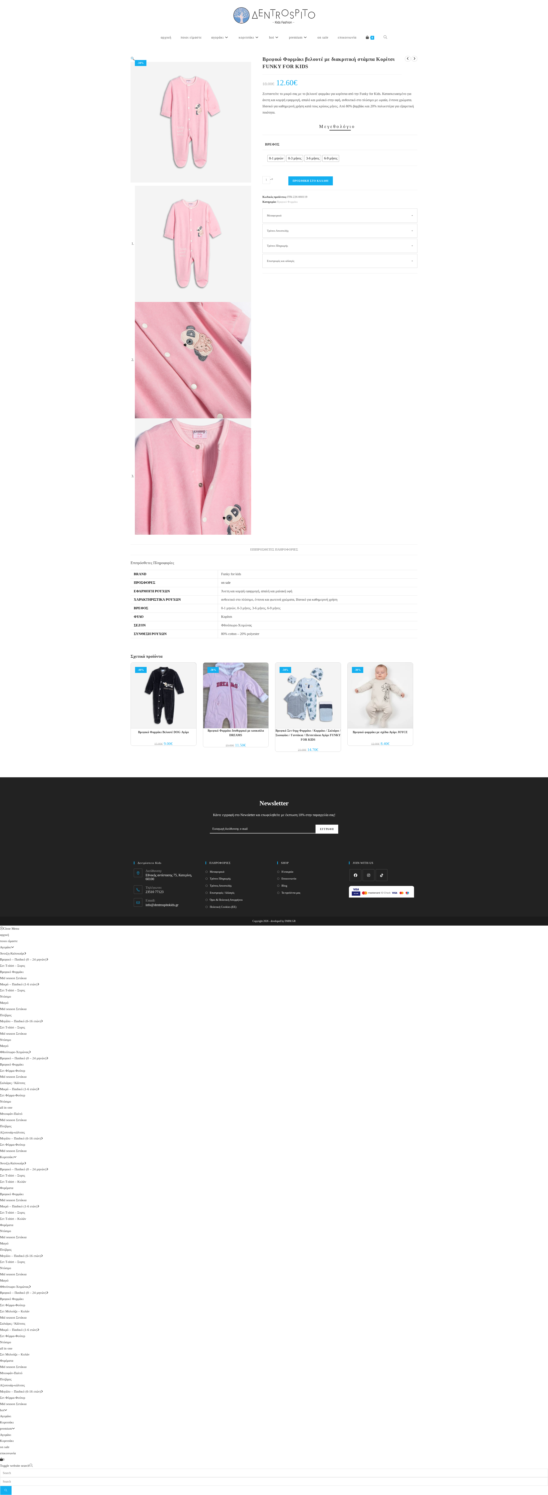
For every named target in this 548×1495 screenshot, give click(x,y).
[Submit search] (6, 1490)
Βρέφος (272, 144)
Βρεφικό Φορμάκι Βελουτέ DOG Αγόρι (163, 732)
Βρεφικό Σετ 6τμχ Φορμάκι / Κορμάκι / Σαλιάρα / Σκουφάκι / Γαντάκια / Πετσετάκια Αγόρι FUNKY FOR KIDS (308, 735)
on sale (226, 582)
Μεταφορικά (274, 215)
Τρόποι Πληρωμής (277, 245)
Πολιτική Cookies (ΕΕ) (223, 906)
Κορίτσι (226, 616)
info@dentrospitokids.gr (162, 905)
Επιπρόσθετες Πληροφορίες (274, 549)
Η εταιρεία (287, 871)
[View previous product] (408, 59)
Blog (284, 885)
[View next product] (414, 59)
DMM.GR (290, 921)
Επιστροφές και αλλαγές (280, 261)
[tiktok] (381, 875)
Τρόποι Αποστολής (278, 230)
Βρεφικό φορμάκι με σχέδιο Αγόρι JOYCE (380, 732)
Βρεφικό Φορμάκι (287, 201)
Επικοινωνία (288, 878)
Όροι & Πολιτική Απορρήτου (226, 899)
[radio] (276, 158)
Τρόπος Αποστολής (221, 885)
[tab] (274, 550)
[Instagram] (368, 875)
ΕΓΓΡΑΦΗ (327, 829)
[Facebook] (355, 875)
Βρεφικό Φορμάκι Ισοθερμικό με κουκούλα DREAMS (236, 733)
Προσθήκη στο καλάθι (311, 180)
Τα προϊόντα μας (290, 892)
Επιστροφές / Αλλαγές (222, 892)
